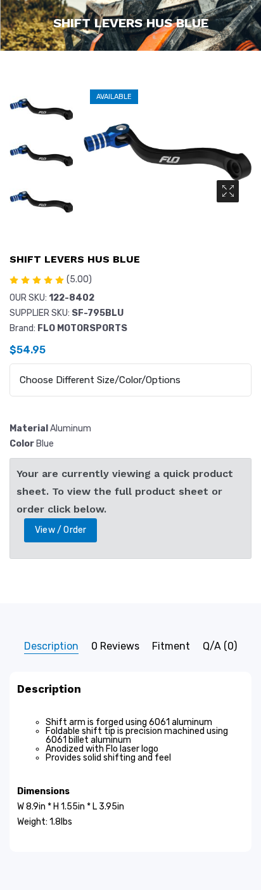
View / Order (60, 530)
